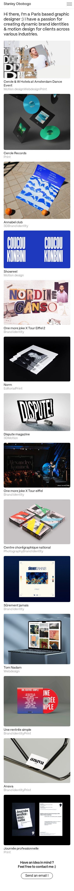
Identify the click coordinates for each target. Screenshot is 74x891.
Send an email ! (37, 875)
